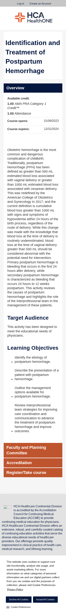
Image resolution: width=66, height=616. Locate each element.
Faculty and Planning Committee (26, 450)
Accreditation (19, 462)
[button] (18, 607)
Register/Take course (26, 472)
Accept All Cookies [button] (45, 599)
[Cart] (55, 5)
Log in (20, 3)
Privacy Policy (15, 589)
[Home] (33, 17)
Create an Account (40, 3)
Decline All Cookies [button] (18, 599)
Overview (15, 88)
